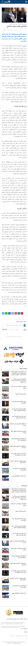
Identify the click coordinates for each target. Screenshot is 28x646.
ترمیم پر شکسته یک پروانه (20, 394)
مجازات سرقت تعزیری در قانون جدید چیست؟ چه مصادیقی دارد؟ (18, 454)
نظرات (4, 28)
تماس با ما (12, 635)
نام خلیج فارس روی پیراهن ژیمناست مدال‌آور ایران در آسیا (18, 439)
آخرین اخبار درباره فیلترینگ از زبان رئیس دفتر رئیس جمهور (19, 417)
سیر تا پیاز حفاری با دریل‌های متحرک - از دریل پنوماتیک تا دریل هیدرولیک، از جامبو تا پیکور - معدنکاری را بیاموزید (18, 373)
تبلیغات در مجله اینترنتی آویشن (21, 635)
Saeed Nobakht (17, 643)
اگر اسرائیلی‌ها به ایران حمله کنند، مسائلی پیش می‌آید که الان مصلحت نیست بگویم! (18, 380)
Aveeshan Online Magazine (11, 642)
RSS (26, 638)
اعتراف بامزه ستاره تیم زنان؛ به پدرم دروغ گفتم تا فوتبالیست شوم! (19, 409)
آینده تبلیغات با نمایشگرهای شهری (19, 476)
